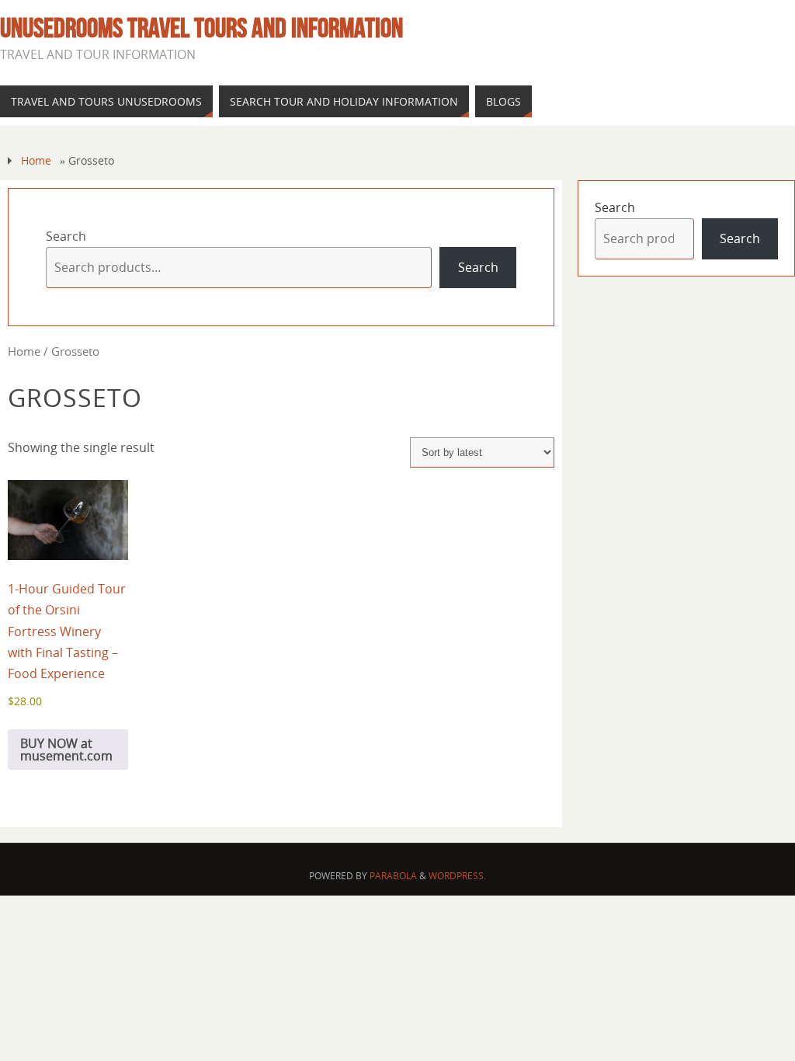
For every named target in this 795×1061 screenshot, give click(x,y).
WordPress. (457, 875)
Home (36, 160)
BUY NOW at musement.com (66, 749)
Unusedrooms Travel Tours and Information (201, 28)
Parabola (393, 875)
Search (66, 236)
